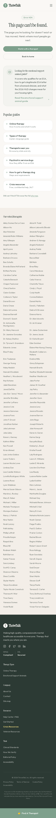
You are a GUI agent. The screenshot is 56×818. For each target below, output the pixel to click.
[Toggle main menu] (51, 5)
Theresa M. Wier (10, 593)
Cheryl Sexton (9, 288)
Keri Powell (8, 446)
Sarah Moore (35, 563)
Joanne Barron (36, 415)
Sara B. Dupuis (36, 559)
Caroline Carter (10, 275)
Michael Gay (35, 498)
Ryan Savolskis (36, 554)
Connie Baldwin (36, 297)
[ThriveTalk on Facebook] (9, 646)
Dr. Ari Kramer (36, 323)
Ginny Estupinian (37, 363)
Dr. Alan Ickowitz (37, 318)
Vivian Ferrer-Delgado (39, 607)
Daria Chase (8, 305)
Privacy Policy (8, 782)
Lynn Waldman (9, 485)
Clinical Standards (11, 747)
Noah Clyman (35, 520)
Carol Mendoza (36, 271)
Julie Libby (7, 433)
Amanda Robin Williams (13, 236)
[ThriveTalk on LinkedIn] (24, 646)
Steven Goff (35, 580)
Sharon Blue (35, 572)
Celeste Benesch (10, 279)
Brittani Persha (9, 271)
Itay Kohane (8, 380)
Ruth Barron (8, 554)
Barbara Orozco (10, 258)
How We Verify (9, 752)
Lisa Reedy (34, 472)
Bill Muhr (33, 262)
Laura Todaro (9, 459)
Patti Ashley (8, 528)
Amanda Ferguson (37, 232)
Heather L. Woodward (12, 376)
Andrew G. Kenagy (37, 240)
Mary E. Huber (9, 498)
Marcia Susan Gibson (12, 489)
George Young (9, 363)
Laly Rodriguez (36, 454)
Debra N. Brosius (37, 310)
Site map (7, 701)
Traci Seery (8, 598)
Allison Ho (7, 227)
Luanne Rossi (9, 480)
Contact (6, 696)
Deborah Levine (10, 310)
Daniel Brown (9, 301)
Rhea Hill (6, 546)
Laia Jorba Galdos (11, 454)
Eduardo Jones (9, 347)
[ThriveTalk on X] (14, 646)
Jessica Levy (35, 407)
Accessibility (8, 762)
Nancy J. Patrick (10, 515)
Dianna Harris (35, 314)
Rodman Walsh (9, 550)
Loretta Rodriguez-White (14, 476)
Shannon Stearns (10, 572)
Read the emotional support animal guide (29, 99)
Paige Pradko (35, 524)
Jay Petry (34, 389)
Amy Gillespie (9, 240)
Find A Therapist (28, 813)
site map (34, 196)
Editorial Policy (9, 757)
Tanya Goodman (10, 585)
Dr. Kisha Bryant (36, 339)
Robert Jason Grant (38, 546)
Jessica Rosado (36, 411)
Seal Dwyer (34, 567)
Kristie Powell (35, 450)
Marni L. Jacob (36, 489)
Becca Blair (34, 258)
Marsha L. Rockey (10, 493)
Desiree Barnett (10, 314)
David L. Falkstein (37, 305)
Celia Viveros (35, 279)
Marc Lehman (35, 485)
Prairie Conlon (36, 533)
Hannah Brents (36, 367)
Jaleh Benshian (9, 385)
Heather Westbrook (38, 376)
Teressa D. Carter (37, 589)
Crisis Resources (11, 726)
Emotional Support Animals (14, 675)
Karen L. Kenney (10, 437)
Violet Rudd (8, 607)
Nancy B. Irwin (36, 511)
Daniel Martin (35, 301)
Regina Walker (36, 541)
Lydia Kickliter (35, 480)
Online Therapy (10, 671)
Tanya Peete (35, 585)
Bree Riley (34, 266)
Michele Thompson (11, 507)
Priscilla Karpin (9, 537)
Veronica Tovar (36, 602)
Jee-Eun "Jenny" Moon (13, 393)
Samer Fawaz (9, 559)
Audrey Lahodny (10, 253)
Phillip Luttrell (8, 533)
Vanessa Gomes (10, 602)
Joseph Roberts (36, 424)
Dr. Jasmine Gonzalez (12, 334)
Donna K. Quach (10, 318)
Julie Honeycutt (36, 428)
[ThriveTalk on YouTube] (19, 646)
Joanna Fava (8, 415)
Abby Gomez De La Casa (13, 223)
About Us (7, 691)
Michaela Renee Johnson (40, 502)
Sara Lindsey (8, 563)
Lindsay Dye (8, 467)
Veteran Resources (11, 731)
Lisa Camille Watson (12, 472)
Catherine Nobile (37, 275)
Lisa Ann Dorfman (37, 467)
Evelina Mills (35, 359)
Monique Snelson (10, 511)
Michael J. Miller (10, 502)
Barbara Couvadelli (38, 253)
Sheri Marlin (35, 576)
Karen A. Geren (36, 433)
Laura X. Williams (37, 459)
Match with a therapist (28, 49)
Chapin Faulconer (10, 284)
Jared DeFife (9, 389)
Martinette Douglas (38, 493)
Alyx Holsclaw (9, 232)
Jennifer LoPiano (10, 402)
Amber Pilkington (37, 236)
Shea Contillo (9, 576)
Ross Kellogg (35, 550)
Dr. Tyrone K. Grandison (13, 343)
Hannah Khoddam (11, 372)
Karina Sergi (35, 437)
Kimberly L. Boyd (37, 446)
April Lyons (8, 249)
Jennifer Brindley (10, 398)
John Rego (34, 420)
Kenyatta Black (36, 441)
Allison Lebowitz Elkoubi (40, 227)
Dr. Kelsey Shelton (11, 339)
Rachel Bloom (35, 537)
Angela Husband (36, 245)
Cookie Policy (37, 782)
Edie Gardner (35, 343)
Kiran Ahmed (8, 450)
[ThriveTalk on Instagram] (4, 646)
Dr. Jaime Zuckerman (39, 330)
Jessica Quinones (10, 411)
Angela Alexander (10, 245)
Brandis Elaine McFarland (14, 266)
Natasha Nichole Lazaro (40, 515)
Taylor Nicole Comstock (13, 589)
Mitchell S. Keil (35, 507)
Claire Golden (9, 292)
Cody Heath (35, 292)
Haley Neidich (9, 367)
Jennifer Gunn (36, 398)
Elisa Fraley (8, 352)
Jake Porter (35, 380)
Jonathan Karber (10, 424)
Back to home (28, 56)
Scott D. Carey (9, 567)
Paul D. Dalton (36, 528)
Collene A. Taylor (10, 297)
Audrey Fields (35, 249)
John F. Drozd (9, 420)
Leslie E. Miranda (37, 463)
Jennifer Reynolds (37, 402)
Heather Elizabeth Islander (41, 372)
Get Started (8, 722)
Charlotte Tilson (37, 284)
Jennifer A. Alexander (39, 393)
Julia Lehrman (9, 428)
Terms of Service (23, 782)
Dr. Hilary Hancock (11, 330)
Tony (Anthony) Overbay (40, 593)
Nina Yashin (8, 520)
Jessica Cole (8, 407)
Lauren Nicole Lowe (11, 463)
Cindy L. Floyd (35, 288)
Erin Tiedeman (9, 359)
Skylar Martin (9, 580)
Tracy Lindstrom (37, 598)
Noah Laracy (8, 524)
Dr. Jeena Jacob (36, 334)
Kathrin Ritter (9, 441)
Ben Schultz (8, 262)
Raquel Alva (8, 541)
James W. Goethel (37, 385)
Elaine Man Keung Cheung (41, 347)
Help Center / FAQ (11, 717)
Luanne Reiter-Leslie (38, 476)
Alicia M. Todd (35, 223)
